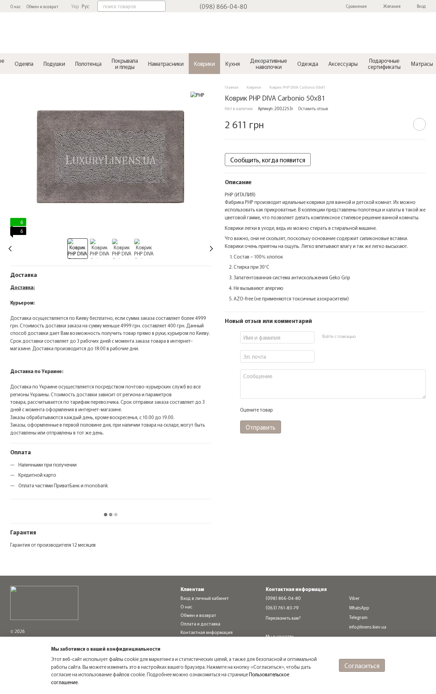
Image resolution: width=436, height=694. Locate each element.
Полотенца (88, 63)
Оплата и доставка (200, 623)
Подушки (54, 63)
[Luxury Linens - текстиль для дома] (44, 602)
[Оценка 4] (316, 409)
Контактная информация (207, 632)
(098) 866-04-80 (223, 6)
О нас (15, 6)
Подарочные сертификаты (384, 63)
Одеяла (24, 63)
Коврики (204, 63)
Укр (75, 6)
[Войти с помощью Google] (374, 336)
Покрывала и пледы (125, 63)
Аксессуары (343, 63)
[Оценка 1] (283, 409)
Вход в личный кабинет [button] (205, 598)
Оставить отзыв (313, 108)
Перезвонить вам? (283, 618)
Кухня (232, 63)
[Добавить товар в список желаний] (419, 124)
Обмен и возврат (42, 6)
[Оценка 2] (294, 409)
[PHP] (197, 94)
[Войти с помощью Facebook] (363, 336)
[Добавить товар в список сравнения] (400, 124)
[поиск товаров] (160, 6)
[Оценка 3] (305, 409)
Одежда (307, 63)
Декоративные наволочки (268, 63)
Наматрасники (166, 63)
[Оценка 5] (327, 409)
